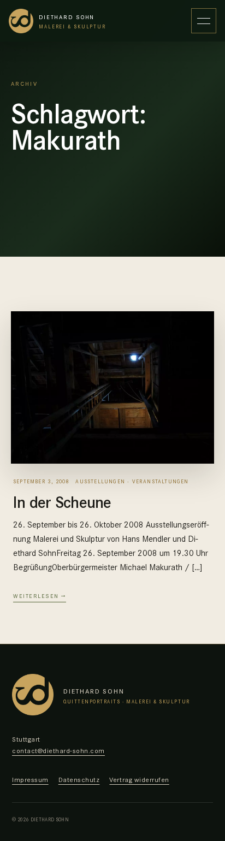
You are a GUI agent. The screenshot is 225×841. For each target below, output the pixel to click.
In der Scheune (62, 501)
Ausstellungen (100, 481)
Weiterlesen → (39, 595)
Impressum (30, 779)
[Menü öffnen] (203, 20)
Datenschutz (79, 779)
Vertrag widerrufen (139, 779)
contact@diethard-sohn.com (58, 750)
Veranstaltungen (160, 481)
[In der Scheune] (112, 387)
